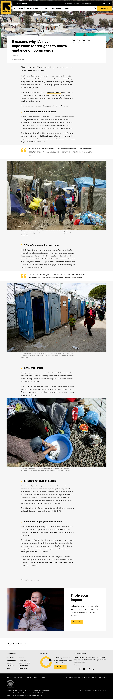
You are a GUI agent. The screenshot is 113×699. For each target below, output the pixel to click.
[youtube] (104, 3)
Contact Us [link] (22, 660)
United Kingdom (87, 3)
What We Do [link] (10, 663)
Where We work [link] (11, 660)
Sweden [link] (35, 677)
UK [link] (24, 677)
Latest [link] (8, 668)
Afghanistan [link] (24, 3)
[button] (104, 8)
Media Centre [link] (69, 3)
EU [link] (39, 677)
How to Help (57, 8)
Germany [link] (29, 677)
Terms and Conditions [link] (100, 677)
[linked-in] (109, 3)
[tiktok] (106, 3)
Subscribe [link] (83, 662)
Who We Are (18, 8)
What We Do (45, 8)
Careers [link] (77, 3)
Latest (67, 8)
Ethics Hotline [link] (23, 665)
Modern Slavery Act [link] (74, 677)
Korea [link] (43, 677)
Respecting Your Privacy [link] (87, 677)
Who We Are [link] (10, 658)
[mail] (89, 41)
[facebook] (99, 3)
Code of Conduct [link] (24, 663)
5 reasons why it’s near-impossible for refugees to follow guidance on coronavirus (39, 45)
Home (6, 7)
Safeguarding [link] (23, 668)
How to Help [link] (10, 665)
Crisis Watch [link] (12, 653)
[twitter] (74, 41)
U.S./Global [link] (19, 677)
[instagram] (101, 3)
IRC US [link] (66, 677)
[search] (95, 8)
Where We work (32, 8)
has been (53, 92)
